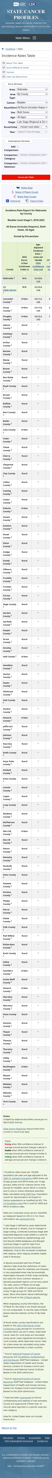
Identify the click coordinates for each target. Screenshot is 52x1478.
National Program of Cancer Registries (22, 1247)
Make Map (27, 187)
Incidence (10, 48)
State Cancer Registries (14, 1128)
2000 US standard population (17, 1178)
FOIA (47, 1437)
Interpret (15, 201)
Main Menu (23, 38)
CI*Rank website (32, 1297)
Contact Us (42, 1441)
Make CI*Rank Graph (26, 192)
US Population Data (13, 1203)
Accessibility (35, 1437)
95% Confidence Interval (38, 266)
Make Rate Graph (26, 196)
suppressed (25, 1397)
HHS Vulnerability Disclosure (19, 1441)
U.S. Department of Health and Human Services (25, 1454)
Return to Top (9, 1427)
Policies (21, 1437)
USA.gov (31, 1460)
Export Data (36, 201)
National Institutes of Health (17, 1457)
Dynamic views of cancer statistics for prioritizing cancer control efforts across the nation (26, 26)
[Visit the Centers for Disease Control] (32, 2)
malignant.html (27, 1219)
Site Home (8, 1437)
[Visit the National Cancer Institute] (20, 2)
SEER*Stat (31, 1194)
